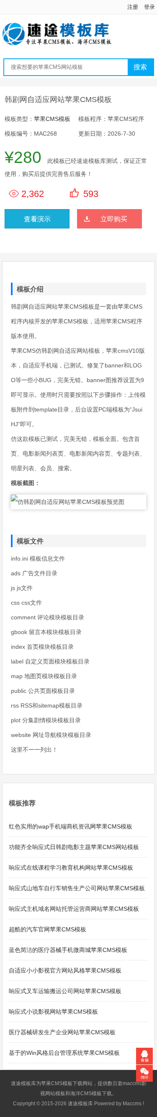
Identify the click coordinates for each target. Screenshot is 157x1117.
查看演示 (37, 219)
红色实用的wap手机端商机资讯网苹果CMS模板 (70, 826)
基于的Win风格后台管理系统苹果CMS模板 (64, 1052)
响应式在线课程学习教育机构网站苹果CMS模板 (71, 867)
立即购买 (113, 219)
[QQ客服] (144, 1056)
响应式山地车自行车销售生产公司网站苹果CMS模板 (77, 888)
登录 (149, 7)
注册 (132, 7)
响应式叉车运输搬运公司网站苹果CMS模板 (65, 991)
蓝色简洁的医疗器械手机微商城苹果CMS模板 (68, 950)
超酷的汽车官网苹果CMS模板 (47, 929)
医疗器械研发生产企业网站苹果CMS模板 (62, 1032)
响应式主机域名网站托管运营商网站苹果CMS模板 (74, 908)
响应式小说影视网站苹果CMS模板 (53, 1011)
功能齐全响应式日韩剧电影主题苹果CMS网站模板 (74, 847)
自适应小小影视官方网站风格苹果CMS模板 (65, 970)
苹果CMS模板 (52, 118)
